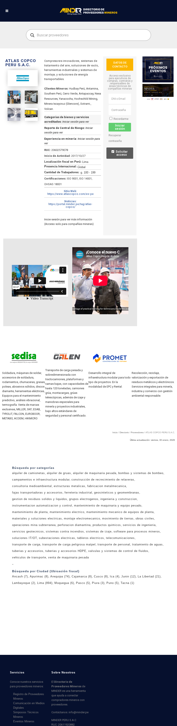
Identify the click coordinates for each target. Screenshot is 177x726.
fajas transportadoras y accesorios (37, 530)
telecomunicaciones (120, 576)
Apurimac (39, 614)
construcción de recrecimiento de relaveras (102, 517)
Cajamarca (82, 614)
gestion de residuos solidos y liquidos (39, 537)
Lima (44, 621)
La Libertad (149, 614)
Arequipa (60, 614)
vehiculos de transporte (29, 595)
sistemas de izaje (99, 569)
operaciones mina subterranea (34, 563)
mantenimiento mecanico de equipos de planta (120, 550)
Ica (114, 614)
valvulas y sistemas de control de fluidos (118, 589)
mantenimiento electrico (67, 550)
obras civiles (145, 556)
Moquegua (64, 621)
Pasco (83, 621)
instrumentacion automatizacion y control (42, 543)
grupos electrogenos (83, 537)
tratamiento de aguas (147, 582)
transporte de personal (114, 582)
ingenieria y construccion (118, 537)
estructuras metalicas (69, 524)
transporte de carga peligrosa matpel (69, 582)
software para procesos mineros (137, 569)
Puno (112, 621)
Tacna (127, 621)
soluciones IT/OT (24, 576)
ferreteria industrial (78, 530)
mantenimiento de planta (30, 550)
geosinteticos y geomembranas (116, 530)
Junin (128, 614)
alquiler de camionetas (28, 511)
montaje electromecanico (82, 556)
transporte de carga (26, 582)
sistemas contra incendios (65, 569)
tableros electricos (90, 576)
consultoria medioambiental (32, 524)
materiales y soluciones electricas (37, 556)
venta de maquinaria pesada (68, 595)
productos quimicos (107, 563)
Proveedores (137, 470)
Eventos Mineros (23, 721)
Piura (98, 621)
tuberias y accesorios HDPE (65, 589)
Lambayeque (23, 621)
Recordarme (120, 118)
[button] (72, 192)
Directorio (124, 470)
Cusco (101, 614)
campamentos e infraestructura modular (41, 517)
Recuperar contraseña (115, 138)
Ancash (20, 614)
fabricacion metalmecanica (106, 524)
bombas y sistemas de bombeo (140, 511)
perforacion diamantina (74, 563)
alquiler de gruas (59, 511)
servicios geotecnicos (28, 569)
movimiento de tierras (118, 556)
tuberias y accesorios (27, 589)
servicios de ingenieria (139, 563)
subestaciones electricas (57, 576)
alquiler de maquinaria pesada (94, 511)
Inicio (115, 470)
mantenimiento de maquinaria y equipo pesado (107, 543)
